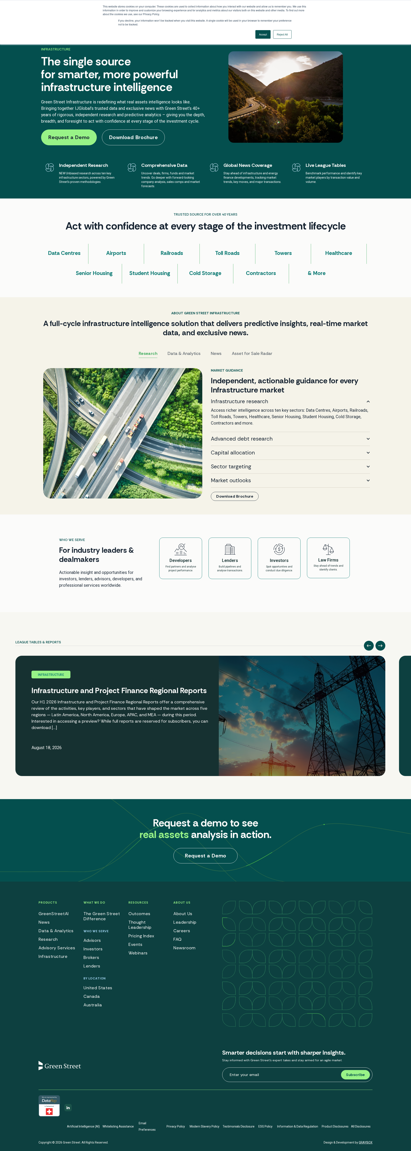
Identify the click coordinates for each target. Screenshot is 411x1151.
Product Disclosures (335, 1126)
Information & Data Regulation (297, 1126)
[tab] (38, 640)
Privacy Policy (176, 1126)
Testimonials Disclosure (239, 1126)
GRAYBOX (365, 1142)
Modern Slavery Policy (204, 1126)
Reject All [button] (282, 34)
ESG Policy (265, 1126)
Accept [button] (263, 34)
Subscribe (355, 1074)
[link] (205, 434)
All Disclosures (361, 1126)
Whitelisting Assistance (118, 1126)
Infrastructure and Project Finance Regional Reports (119, 690)
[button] (369, 646)
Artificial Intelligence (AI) (83, 1126)
